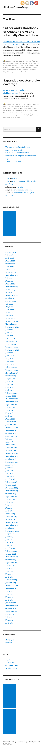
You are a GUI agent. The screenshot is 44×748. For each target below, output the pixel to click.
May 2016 (9, 473)
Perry (12, 67)
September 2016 (12, 462)
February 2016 (11, 482)
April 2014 (9, 545)
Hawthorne (32, 63)
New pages (9, 640)
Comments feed (11, 665)
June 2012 (9, 594)
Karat (11, 65)
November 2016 (11, 456)
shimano (35, 70)
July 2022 (9, 304)
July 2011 (8, 617)
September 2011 (11, 611)
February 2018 (11, 422)
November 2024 (11, 275)
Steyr (5, 72)
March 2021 (10, 338)
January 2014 (10, 554)
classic (16, 63)
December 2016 (11, 453)
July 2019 (9, 382)
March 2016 (10, 479)
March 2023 (10, 290)
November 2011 (11, 606)
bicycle (5, 63)
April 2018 (9, 416)
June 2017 (9, 442)
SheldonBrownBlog (15, 7)
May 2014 (9, 542)
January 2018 (10, 425)
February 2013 (11, 580)
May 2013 (9, 574)
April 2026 (9, 258)
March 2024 (10, 284)
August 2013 (10, 565)
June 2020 (9, 356)
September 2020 (12, 350)
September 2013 (11, 563)
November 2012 (11, 588)
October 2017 (10, 433)
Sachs (23, 67)
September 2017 (11, 436)
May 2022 (9, 307)
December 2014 (11, 522)
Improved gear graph (14, 150)
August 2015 (10, 499)
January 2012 (10, 603)
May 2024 (9, 281)
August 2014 (10, 534)
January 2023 (10, 292)
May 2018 (9, 413)
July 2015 (9, 502)
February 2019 (11, 393)
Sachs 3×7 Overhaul (13, 161)
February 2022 (11, 315)
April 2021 (9, 336)
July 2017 (9, 439)
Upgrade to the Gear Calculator (17, 147)
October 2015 (10, 494)
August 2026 (10, 252)
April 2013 (9, 577)
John (8, 61)
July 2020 (9, 353)
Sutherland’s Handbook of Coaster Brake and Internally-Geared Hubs (20, 31)
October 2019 (10, 376)
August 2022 (10, 301)
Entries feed (10, 662)
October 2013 (10, 560)
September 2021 (12, 327)
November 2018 (11, 402)
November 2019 (11, 373)
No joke (15, 178)
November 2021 (11, 324)
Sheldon (28, 67)
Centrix (11, 63)
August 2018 (10, 407)
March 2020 (10, 364)
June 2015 (9, 505)
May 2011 (9, 620)
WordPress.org (11, 668)
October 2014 (10, 528)
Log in (8, 660)
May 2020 (9, 359)
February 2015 (11, 517)
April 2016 (9, 476)
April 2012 (9, 600)
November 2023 (11, 287)
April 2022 (9, 310)
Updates (28, 61)
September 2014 (12, 531)
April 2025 (9, 267)
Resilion (17, 67)
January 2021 (10, 344)
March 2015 (10, 514)
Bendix (35, 61)
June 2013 (9, 571)
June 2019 (9, 384)
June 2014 (9, 540)
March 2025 (10, 269)
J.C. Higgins (15, 108)
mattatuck (16, 65)
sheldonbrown (13, 70)
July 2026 (9, 255)
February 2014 (11, 551)
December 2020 (11, 347)
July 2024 (9, 278)
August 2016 (10, 465)
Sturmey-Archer (12, 72)
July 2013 (9, 568)
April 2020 (9, 361)
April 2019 (9, 390)
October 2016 (10, 459)
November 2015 (11, 491)
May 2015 (9, 508)
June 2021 (9, 333)
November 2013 (11, 557)
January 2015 (10, 519)
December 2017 (11, 427)
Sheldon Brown (15, 113)
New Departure (17, 110)
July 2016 (9, 468)
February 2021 (11, 341)
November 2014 (11, 525)
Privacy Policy (22, 742)
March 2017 (10, 445)
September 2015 (12, 496)
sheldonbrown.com (25, 70)
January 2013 (10, 583)
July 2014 (9, 537)
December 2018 (11, 399)
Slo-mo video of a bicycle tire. (17, 153)
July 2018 (9, 410)
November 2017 (11, 430)
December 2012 (11, 586)
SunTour (21, 72)
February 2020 (11, 367)
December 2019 (11, 370)
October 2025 (10, 264)
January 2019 (10, 396)
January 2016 (10, 485)
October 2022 (10, 298)
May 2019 (9, 387)
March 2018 (10, 419)
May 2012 (9, 597)
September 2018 (12, 405)
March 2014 (10, 548)
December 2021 (11, 321)
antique (35, 104)
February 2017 (11, 448)
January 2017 (10, 450)
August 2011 (10, 614)
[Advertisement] (10, 223)
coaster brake (23, 63)
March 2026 (10, 261)
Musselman (30, 65)
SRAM (25, 115)
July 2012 (9, 591)
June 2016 (9, 471)
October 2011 (10, 609)
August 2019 (10, 379)
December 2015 (11, 488)
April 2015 (9, 511)
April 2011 (9, 623)
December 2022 (11, 295)
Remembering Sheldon (22, 190)
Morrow (23, 65)
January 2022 (10, 318)
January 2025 (10, 272)
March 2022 (10, 313)
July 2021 (9, 330)
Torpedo (27, 72)
